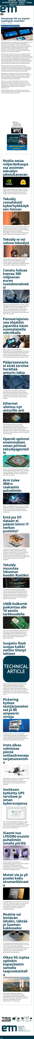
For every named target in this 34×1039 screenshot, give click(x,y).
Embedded (9, 25)
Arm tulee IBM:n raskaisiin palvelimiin (12, 485)
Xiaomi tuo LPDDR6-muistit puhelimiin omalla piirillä (16, 837)
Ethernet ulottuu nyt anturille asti (13, 407)
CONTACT (21, 4)
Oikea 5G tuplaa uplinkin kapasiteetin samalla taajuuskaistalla (16, 966)
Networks (16, 25)
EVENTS (22, 2)
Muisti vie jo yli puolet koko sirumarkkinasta (15, 879)
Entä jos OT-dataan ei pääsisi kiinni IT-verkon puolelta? (16, 524)
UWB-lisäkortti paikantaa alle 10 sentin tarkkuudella (15, 608)
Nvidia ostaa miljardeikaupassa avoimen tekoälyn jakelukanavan (15, 167)
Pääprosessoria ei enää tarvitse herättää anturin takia (16, 367)
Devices (4, 25)
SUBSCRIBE (22, 0)
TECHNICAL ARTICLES (9, 2)
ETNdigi (29, 2)
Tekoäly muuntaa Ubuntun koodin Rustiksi (16, 569)
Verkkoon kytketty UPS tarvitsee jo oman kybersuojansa (15, 796)
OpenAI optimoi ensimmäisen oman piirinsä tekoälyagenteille (16, 445)
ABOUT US (13, 4)
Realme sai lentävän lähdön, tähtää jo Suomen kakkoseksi (15, 921)
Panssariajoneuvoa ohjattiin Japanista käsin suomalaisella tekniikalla (15, 325)
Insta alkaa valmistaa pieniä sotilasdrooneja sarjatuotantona (16, 753)
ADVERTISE (12, 0)
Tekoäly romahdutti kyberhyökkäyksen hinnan (16, 203)
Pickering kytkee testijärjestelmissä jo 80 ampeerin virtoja (15, 708)
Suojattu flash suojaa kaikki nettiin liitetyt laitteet (14, 648)
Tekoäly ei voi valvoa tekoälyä (16, 241)
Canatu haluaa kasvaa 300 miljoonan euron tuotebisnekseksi (16, 279)
